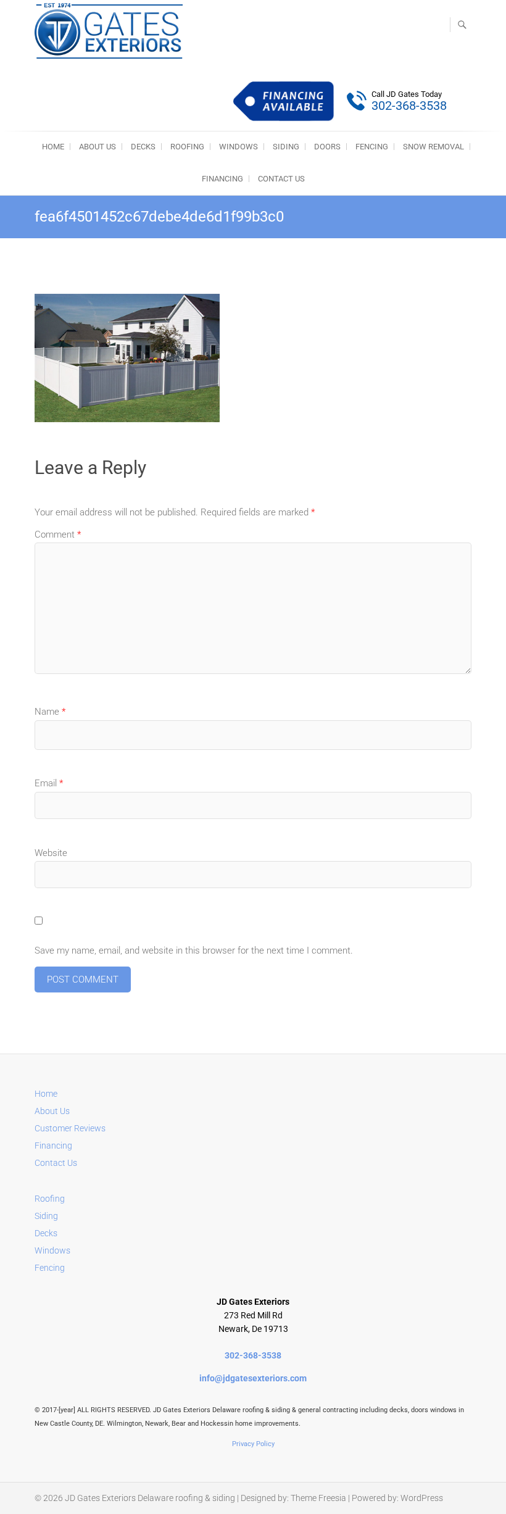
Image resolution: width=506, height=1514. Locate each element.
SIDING (286, 146)
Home (46, 1094)
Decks (46, 1233)
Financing (222, 178)
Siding (46, 1216)
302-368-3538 (253, 1355)
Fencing (50, 1268)
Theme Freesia (318, 1498)
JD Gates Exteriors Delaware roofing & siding (150, 1498)
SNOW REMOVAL (433, 146)
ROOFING (187, 146)
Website (51, 853)
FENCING (371, 146)
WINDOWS (238, 146)
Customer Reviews (70, 1128)
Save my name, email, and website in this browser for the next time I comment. (194, 950)
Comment (58, 534)
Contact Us (281, 178)
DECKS (143, 146)
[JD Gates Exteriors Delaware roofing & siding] (112, 31)
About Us (97, 146)
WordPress (421, 1498)
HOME (53, 146)
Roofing (50, 1199)
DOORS (327, 146)
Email (49, 783)
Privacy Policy (253, 1444)
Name (50, 711)
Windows (52, 1250)
